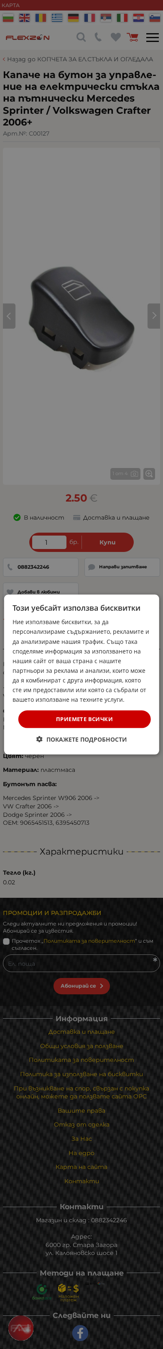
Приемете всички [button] (84, 719)
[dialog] (81, 675)
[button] (81, 739)
